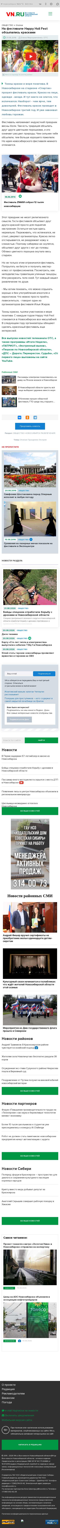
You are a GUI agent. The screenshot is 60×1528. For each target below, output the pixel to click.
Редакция (8, 1389)
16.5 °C (20, 4)
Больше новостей (30, 811)
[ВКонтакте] (19, 417)
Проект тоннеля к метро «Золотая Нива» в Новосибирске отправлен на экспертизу (27, 1245)
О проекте (9, 1385)
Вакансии (8, 1398)
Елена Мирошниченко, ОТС (34, 37)
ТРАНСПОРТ (9, 1288)
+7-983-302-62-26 (9, 1492)
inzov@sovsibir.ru (9, 1486)
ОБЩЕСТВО (23, 491)
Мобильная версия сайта (17, 1420)
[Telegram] (35, 417)
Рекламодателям (13, 1393)
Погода (7, 1402)
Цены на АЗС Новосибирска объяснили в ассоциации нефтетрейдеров (26, 1298)
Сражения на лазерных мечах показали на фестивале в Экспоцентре (28, 545)
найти (41, 740)
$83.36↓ (29, 4)
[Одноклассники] (27, 417)
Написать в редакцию (30, 1445)
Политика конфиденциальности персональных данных (25, 1514)
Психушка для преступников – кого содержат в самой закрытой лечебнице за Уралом (29, 700)
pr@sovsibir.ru (42, 1489)
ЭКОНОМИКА (9, 1341)
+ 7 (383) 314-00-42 (17, 1483)
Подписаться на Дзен (19, 719)
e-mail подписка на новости (21, 1410)
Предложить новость (30, 426)
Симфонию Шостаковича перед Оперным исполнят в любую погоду (28, 496)
